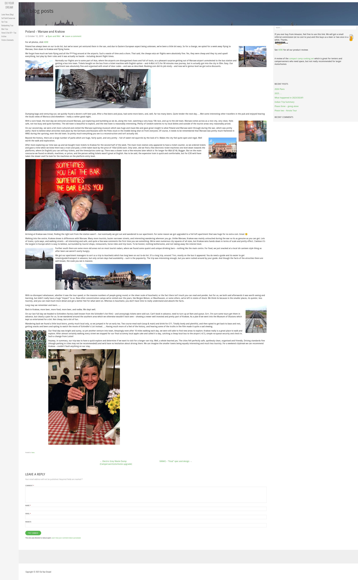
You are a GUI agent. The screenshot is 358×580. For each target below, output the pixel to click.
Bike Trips (4, 29)
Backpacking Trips (7, 25)
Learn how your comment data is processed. (66, 538)
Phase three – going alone (287, 106)
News (32, 452)
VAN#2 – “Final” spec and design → (175, 461)
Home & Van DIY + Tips (8, 32)
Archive (3, 36)
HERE (46, 42)
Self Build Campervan (8, 18)
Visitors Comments (7, 40)
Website (28, 522)
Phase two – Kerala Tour (286, 110)
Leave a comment (73, 36)
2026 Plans (280, 89)
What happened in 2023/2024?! (289, 98)
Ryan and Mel (54, 36)
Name (28, 505)
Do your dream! (9, 5)
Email (28, 514)
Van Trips (4, 21)
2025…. (278, 93)
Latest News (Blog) (7, 14)
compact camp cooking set (301, 58)
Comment (29, 485)
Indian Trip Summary (284, 102)
